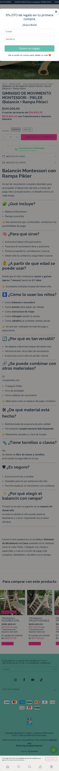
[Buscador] (29, 767)
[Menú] (18, 767)
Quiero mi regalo (29, 48)
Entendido (51, 759)
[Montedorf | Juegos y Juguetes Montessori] (7, 767)
